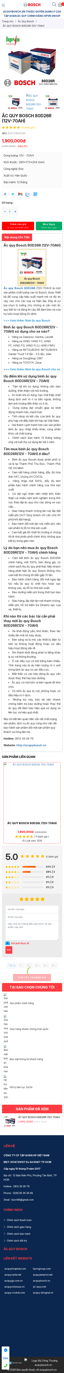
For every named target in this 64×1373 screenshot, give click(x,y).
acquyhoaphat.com (15, 1268)
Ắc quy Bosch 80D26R (19, 288)
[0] (60, 4)
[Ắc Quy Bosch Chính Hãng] (32, 4)
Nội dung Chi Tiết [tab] (17, 237)
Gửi (9, 950)
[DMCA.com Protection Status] (12, 1362)
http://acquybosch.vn (31, 745)
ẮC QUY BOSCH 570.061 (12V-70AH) (32, 823)
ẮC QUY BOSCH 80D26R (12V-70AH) (39, 1117)
